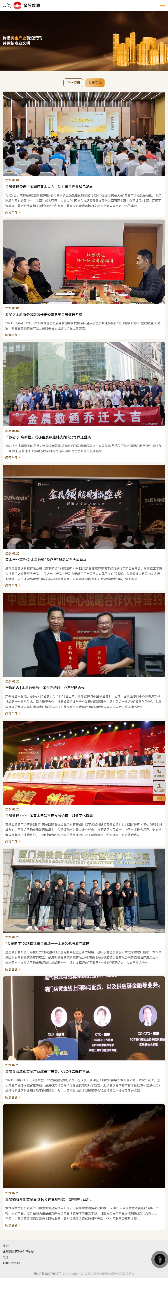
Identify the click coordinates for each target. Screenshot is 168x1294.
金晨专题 (95, 83)
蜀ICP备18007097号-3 (49, 1274)
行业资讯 (73, 83)
